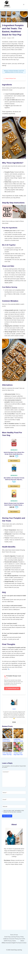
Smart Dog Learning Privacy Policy (14, 936)
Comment (6, 771)
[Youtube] (14, 722)
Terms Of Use (14, 934)
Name (5, 792)
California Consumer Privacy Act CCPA (14, 938)
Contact (24, 942)
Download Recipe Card (13, 688)
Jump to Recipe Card (10, 78)
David (4, 37)
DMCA (22, 940)
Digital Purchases (17, 942)
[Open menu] (23, 4)
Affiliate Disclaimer (7, 942)
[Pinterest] (13, 722)
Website (5, 806)
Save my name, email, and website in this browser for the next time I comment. (14, 811)
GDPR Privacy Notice (10, 940)
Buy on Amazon (14, 460)
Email (5, 799)
